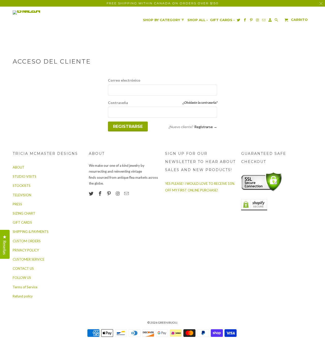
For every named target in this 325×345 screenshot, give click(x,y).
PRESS (17, 204)
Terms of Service (25, 287)
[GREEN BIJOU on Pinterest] (109, 193)
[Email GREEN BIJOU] (127, 193)
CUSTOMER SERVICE (28, 259)
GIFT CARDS (22, 222)
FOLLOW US (22, 278)
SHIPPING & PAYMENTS (30, 232)
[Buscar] (277, 21)
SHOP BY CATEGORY (163, 19)
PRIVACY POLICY (26, 250)
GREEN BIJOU (167, 322)
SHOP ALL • (197, 20)
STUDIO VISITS (24, 176)
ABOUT (18, 167)
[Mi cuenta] (270, 21)
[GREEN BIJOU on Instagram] (118, 193)
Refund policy (23, 296)
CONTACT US (23, 268)
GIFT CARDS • (222, 20)
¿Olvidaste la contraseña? (200, 102)
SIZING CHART (24, 213)
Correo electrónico (124, 80)
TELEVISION (22, 195)
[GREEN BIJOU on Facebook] (100, 193)
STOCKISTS (21, 186)
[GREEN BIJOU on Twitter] (91, 193)
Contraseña (118, 102)
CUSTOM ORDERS (27, 241)
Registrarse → (205, 127)
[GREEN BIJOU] (37, 12)
